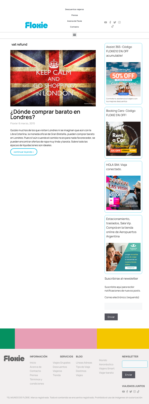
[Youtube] (106, 22)
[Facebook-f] (110, 22)
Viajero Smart (107, 368)
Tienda (57, 375)
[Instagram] (119, 22)
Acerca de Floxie (74, 21)
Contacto (74, 26)
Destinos (81, 371)
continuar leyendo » (24, 151)
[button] (74, 34)
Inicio (33, 362)
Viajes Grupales (61, 362)
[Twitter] (115, 22)
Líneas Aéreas (84, 362)
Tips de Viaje (83, 366)
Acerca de (35, 366)
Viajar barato (106, 372)
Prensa (74, 15)
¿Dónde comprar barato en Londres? (45, 114)
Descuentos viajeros (74, 9)
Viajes (79, 375)
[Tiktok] (113, 26)
